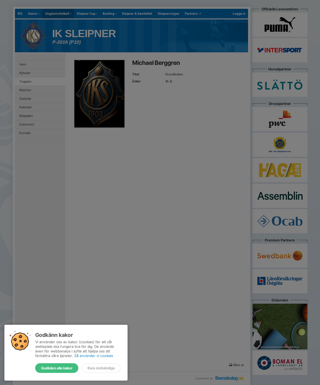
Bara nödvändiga (101, 368)
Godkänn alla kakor (56, 368)
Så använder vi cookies (93, 356)
